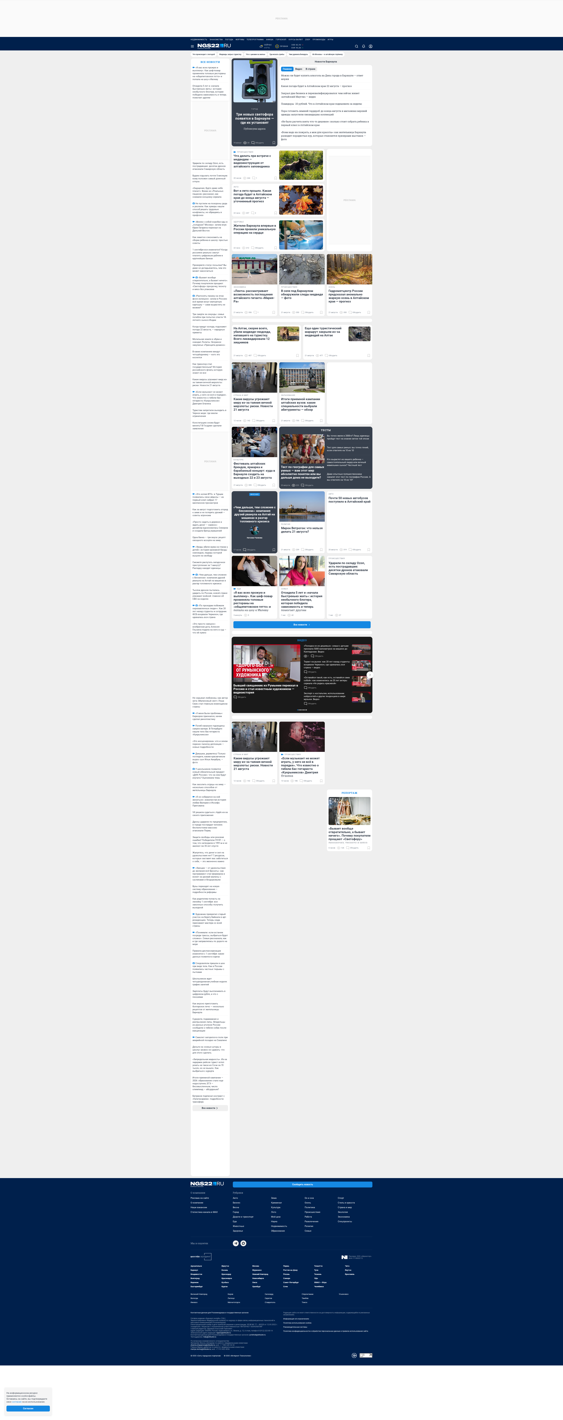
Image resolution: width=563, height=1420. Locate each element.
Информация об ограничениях (296, 1319)
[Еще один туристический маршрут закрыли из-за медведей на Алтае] (359, 334)
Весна (236, 1207)
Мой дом (275, 1216)
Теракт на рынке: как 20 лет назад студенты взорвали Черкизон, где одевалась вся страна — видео (327, 664)
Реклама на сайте (200, 1198)
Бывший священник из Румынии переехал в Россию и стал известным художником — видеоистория (265, 689)
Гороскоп (281, 40)
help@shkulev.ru (209, 1337)
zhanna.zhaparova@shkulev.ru (203, 1345)
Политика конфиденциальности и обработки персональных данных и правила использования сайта (325, 1331)
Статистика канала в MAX (204, 1212)
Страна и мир (345, 1207)
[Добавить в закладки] (274, 143)
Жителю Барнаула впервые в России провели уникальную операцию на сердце (255, 229)
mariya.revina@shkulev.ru (201, 1349)
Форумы (240, 40)
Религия (309, 1226)
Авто (235, 1198)
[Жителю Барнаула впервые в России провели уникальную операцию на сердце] (301, 235)
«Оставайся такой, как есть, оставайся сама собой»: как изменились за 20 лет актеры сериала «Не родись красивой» (327, 680)
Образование (278, 1231)
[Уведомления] (363, 46)
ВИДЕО (302, 640)
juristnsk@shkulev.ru (257, 1335)
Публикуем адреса (255, 128)
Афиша (269, 40)
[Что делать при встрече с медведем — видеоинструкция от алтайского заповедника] (301, 165)
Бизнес (236, 1202)
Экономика (344, 1216)
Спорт (341, 1198)
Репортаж (349, 793)
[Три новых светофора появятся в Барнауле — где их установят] (254, 81)
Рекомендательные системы (295, 1327)
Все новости (210, 62)
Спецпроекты (345, 1221)
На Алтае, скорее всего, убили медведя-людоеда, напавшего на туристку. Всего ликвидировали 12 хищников (252, 335)
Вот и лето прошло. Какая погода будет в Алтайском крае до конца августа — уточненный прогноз (253, 196)
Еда (235, 1221)
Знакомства (216, 40)
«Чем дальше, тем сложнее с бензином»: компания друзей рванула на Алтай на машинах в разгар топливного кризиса (254, 514)
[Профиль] (370, 46)
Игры (330, 40)
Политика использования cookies (297, 1323)
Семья (308, 1231)
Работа (308, 1216)
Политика (310, 1207)
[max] (243, 1243)
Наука (274, 1221)
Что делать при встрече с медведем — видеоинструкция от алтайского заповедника (252, 161)
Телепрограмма (255, 40)
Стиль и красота (346, 1202)
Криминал (276, 1202)
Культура (275, 1207)
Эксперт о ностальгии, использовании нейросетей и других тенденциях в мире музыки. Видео (324, 696)
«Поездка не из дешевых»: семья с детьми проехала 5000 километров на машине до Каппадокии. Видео (326, 649)
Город (236, 1212)
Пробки (282, 46)
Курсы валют (296, 40)
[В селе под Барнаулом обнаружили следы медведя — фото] (302, 269)
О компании (197, 1202)
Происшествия (312, 1212)
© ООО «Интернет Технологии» (237, 1356)
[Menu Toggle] (192, 46)
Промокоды (319, 40)
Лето (273, 1212)
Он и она (309, 1198)
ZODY (307, 40)
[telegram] (236, 1243)
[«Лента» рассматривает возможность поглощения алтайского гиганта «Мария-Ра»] (254, 269)
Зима (274, 1198)
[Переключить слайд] (370, 674)
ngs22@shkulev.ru (223, 1333)
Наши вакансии (199, 1207)
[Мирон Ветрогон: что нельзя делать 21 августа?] (302, 506)
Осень (308, 1202)
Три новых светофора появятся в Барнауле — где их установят (254, 118)
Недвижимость (199, 40)
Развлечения (311, 1221)
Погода (229, 40)
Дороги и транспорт (243, 1216)
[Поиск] (356, 46)
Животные (238, 1226)
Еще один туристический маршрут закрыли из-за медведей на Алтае (323, 332)
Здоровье (238, 1231)
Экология (343, 1212)
